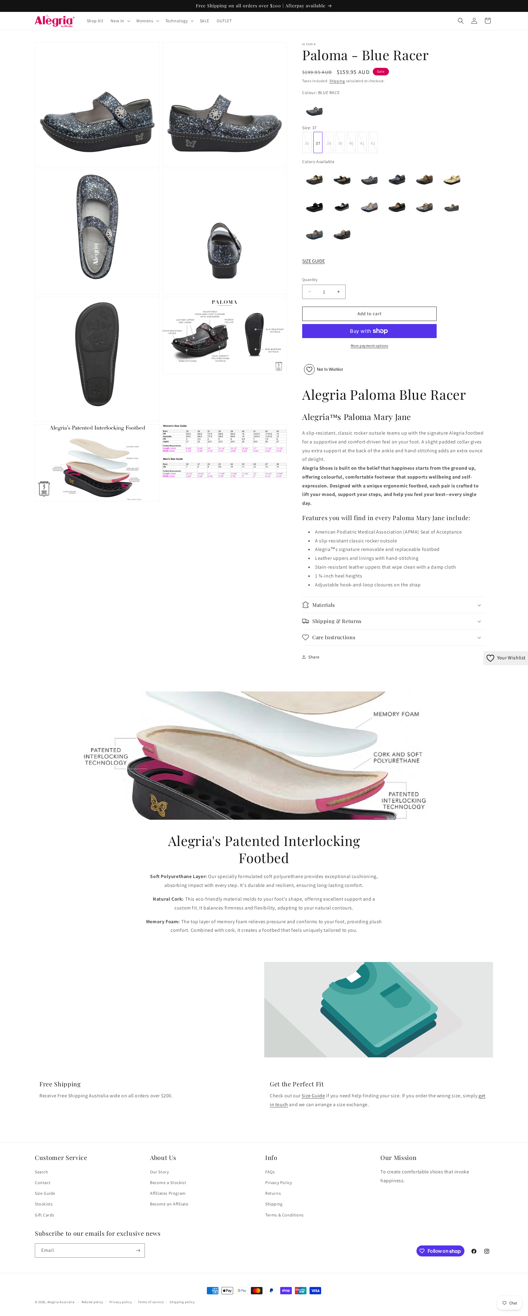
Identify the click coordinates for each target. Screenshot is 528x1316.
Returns (273, 1193)
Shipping (337, 80)
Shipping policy (182, 1302)
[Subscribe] (138, 1250)
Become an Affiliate (169, 1204)
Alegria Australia (61, 1302)
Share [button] (314, 657)
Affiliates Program (168, 1193)
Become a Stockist (168, 1182)
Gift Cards (44, 1215)
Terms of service (150, 1302)
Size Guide (313, 1095)
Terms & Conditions (284, 1215)
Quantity (309, 279)
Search (41, 1172)
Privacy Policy (278, 1182)
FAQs (270, 1172)
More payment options (369, 345)
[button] (120, 20)
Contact (42, 1182)
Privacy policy (120, 1302)
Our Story (159, 1172)
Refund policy (92, 1302)
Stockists (44, 1204)
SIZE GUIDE (313, 261)
